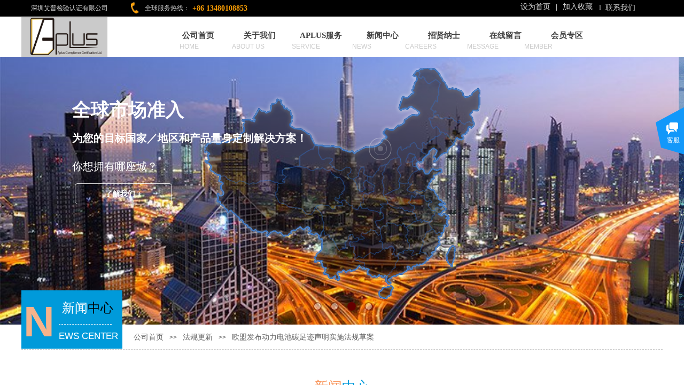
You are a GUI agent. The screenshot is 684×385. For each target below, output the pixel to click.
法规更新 (198, 337)
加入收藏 (578, 7)
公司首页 (198, 35)
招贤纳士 (444, 35)
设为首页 (535, 7)
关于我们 (260, 35)
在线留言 (505, 35)
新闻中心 (383, 35)
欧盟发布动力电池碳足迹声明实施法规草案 (303, 337)
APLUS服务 (321, 35)
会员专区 (567, 35)
